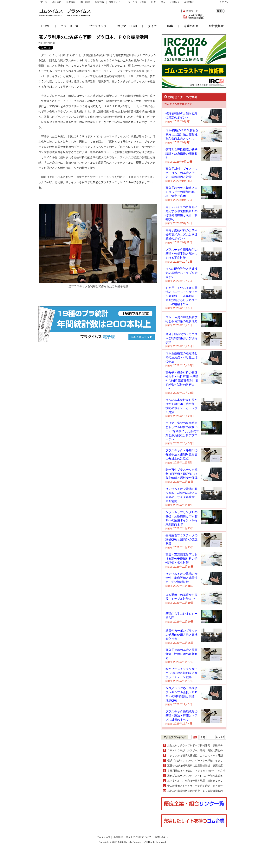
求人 (163, 2)
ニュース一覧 (69, 26)
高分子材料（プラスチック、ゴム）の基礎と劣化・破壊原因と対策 (181, 173)
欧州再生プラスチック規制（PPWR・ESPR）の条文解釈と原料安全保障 (181, 473)
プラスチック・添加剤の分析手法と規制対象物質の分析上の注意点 (181, 454)
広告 (153, 2)
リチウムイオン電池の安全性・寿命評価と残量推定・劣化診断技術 (181, 577)
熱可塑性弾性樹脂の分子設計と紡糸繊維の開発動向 (181, 153)
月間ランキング (202, 737)
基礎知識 (99, 2)
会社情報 (118, 837)
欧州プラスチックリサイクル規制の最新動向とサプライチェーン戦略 (181, 673)
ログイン (224, 2)
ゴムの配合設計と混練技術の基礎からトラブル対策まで (181, 273)
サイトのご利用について (139, 837)
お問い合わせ (162, 837)
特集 (170, 26)
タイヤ (152, 26)
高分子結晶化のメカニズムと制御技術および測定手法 (181, 338)
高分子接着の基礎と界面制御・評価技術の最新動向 (181, 654)
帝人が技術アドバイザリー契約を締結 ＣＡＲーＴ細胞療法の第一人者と (208, 785)
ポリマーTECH (127, 26)
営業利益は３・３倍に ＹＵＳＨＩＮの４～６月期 (196, 770)
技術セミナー (116, 2)
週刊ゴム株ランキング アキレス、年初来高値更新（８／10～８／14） (207, 775)
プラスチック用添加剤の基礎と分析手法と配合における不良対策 (181, 253)
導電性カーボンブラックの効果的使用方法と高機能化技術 (181, 634)
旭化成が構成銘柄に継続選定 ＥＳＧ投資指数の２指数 (198, 790)
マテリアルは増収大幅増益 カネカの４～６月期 (195, 755)
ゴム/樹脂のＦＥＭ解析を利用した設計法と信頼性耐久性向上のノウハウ (181, 134)
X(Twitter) (189, 2)
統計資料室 (216, 26)
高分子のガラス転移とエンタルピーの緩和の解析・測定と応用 (181, 192)
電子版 (43, 2)
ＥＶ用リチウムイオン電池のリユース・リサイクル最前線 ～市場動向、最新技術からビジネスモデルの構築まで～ (181, 296)
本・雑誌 (85, 2)
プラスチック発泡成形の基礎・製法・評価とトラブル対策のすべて (181, 715)
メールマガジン (193, 16)
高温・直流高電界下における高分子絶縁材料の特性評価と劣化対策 (181, 558)
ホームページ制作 (137, 2)
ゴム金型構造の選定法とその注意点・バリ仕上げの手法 (181, 357)
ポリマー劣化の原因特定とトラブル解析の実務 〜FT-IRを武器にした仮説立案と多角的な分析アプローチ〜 (182, 431)
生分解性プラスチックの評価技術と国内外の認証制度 (181, 539)
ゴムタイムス (103, 837)
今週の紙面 (191, 26)
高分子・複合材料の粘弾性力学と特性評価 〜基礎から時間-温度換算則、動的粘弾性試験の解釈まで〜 (181, 380)
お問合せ (174, 2)
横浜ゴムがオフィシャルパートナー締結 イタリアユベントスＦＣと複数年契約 (212, 760)
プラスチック (98, 26)
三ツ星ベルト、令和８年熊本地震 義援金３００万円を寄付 (201, 780)
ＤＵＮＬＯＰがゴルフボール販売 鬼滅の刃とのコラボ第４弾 (202, 750)
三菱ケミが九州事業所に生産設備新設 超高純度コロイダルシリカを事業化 (210, 765)
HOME (45, 26)
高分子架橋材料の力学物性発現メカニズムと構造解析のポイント (181, 234)
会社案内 (56, 2)
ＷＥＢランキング (220, 737)
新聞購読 (71, 2)
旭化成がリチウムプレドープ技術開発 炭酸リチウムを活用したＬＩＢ (207, 745)
